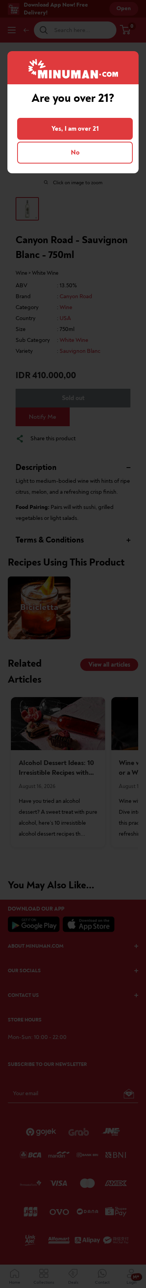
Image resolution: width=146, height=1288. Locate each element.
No (75, 152)
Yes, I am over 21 (75, 129)
